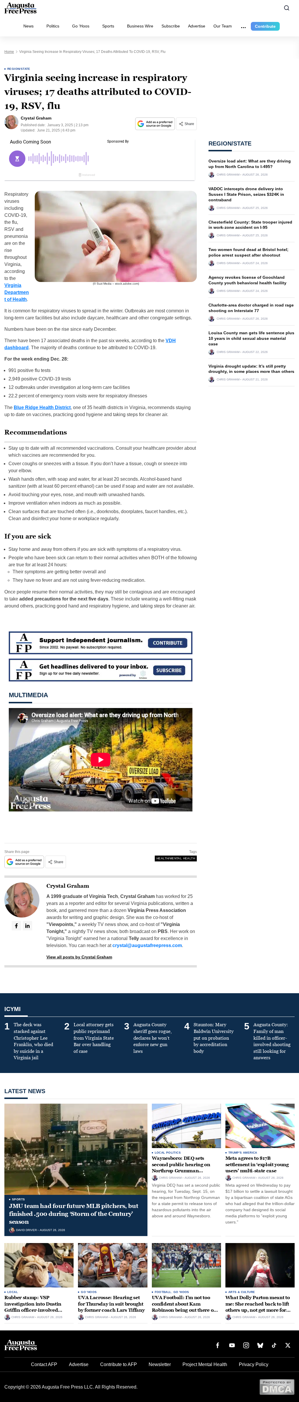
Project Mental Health (204, 1364)
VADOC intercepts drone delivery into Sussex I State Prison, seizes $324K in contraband (246, 194)
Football (163, 1292)
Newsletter (160, 1364)
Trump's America (242, 1152)
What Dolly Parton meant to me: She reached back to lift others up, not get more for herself (257, 1307)
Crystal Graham (67, 885)
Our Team (222, 26)
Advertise (196, 26)
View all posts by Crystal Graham (79, 957)
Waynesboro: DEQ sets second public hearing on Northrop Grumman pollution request (181, 1167)
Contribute (265, 26)
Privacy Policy (253, 1364)
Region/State (18, 68)
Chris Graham (228, 174)
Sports (108, 26)
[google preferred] (155, 123)
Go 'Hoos (89, 1292)
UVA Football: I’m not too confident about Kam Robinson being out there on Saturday (184, 1307)
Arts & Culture (241, 1292)
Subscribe (170, 26)
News (28, 26)
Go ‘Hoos (80, 26)
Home (9, 52)
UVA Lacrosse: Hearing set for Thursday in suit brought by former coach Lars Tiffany (111, 1303)
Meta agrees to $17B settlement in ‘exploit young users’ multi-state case (257, 1164)
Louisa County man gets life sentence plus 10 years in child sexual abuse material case (251, 338)
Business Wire (140, 26)
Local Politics (168, 1152)
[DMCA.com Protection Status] (277, 1386)
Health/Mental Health (176, 858)
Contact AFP (44, 1364)
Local (12, 1292)
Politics (52, 26)
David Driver (26, 1230)
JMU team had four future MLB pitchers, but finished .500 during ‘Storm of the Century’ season (73, 1214)
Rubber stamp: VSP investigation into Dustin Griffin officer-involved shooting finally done (32, 1307)
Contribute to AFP (118, 1364)
